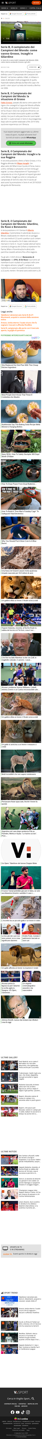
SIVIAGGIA (28, 1423)
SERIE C (23, 8)
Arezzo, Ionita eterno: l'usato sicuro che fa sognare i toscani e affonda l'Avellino (19, 323)
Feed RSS (17, 1406)
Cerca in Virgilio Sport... (19, 1398)
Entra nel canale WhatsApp (22, 143)
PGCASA (37, 1421)
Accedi (36, 3)
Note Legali (17, 1428)
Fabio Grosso (6, 102)
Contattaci (22, 1404)
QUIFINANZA (35, 1423)
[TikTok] (23, 1414)
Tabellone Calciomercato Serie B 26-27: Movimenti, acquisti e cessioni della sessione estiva (20, 317)
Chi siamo (9, 1428)
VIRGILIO (9, 1421)
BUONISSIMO (17, 1425)
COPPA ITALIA (36, 8)
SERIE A (4, 8)
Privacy (24, 1428)
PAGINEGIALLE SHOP (28, 1421)
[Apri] (2, 2)
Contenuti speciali (10, 1404)
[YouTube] (17, 1414)
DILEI (22, 1423)
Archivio (24, 1406)
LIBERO (4, 1421)
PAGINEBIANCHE (8, 1423)
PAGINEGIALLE (17, 1421)
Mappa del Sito (33, 1404)
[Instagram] (28, 1414)
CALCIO (7, 18)
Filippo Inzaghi (23, 163)
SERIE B (14, 8)
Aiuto (28, 1430)
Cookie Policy (32, 1428)
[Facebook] (12, 1414)
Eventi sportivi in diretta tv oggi (25, 1254)
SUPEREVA (25, 1425)
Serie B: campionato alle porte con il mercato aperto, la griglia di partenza (20, 329)
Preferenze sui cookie (19, 1430)
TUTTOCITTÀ (16, 1423)
